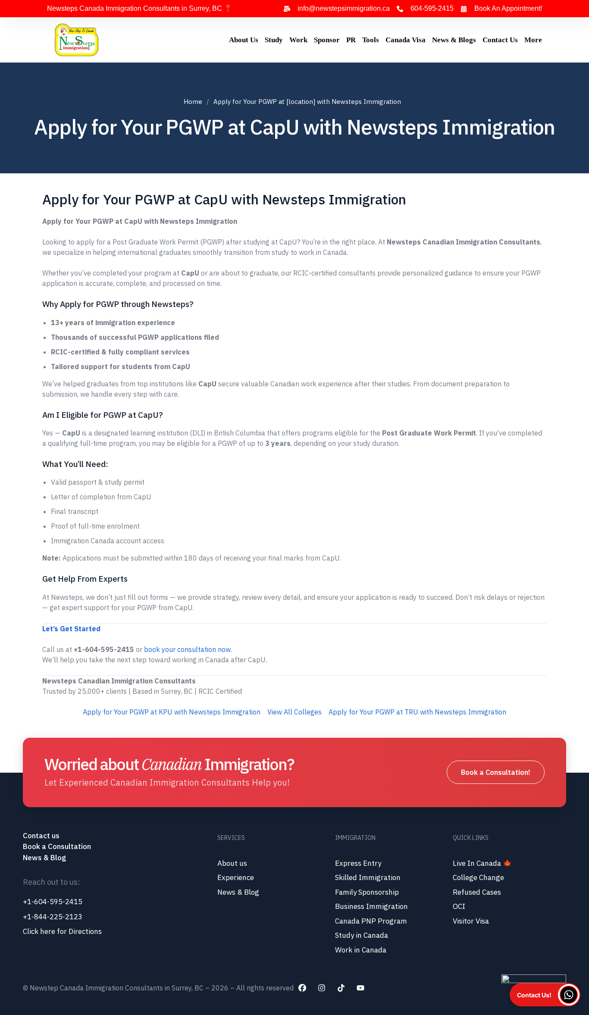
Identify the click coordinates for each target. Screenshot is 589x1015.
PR (351, 40)
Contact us (42, 835)
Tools (370, 40)
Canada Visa (405, 40)
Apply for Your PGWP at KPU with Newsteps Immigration (171, 712)
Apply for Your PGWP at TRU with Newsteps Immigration (417, 712)
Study (274, 40)
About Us (243, 40)
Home (193, 101)
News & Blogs (454, 40)
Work (298, 40)
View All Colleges (294, 712)
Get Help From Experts (85, 578)
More (533, 40)
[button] (545, 994)
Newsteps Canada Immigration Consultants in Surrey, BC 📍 (139, 8)
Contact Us (500, 40)
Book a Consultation (57, 846)
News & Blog (44, 857)
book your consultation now (187, 649)
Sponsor (327, 40)
